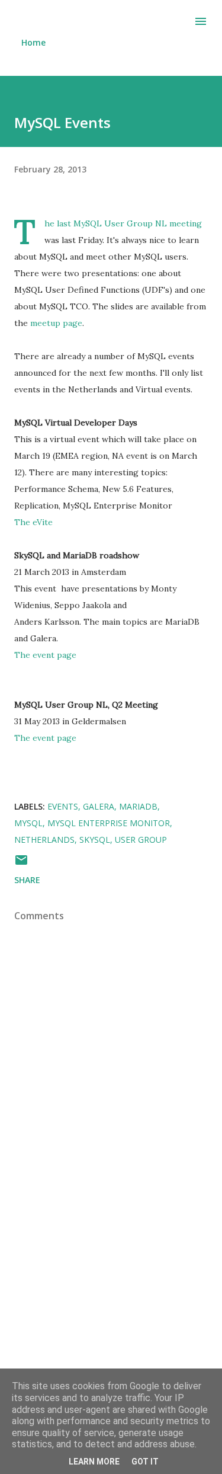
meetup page (56, 323)
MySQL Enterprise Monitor (108, 823)
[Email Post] (21, 863)
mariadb (138, 806)
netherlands (44, 839)
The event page (45, 655)
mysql (28, 823)
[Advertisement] (111, 1309)
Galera (98, 806)
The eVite (33, 522)
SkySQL (94, 839)
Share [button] (27, 879)
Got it (145, 1461)
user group (141, 839)
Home (33, 42)
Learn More (94, 1461)
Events (62, 806)
